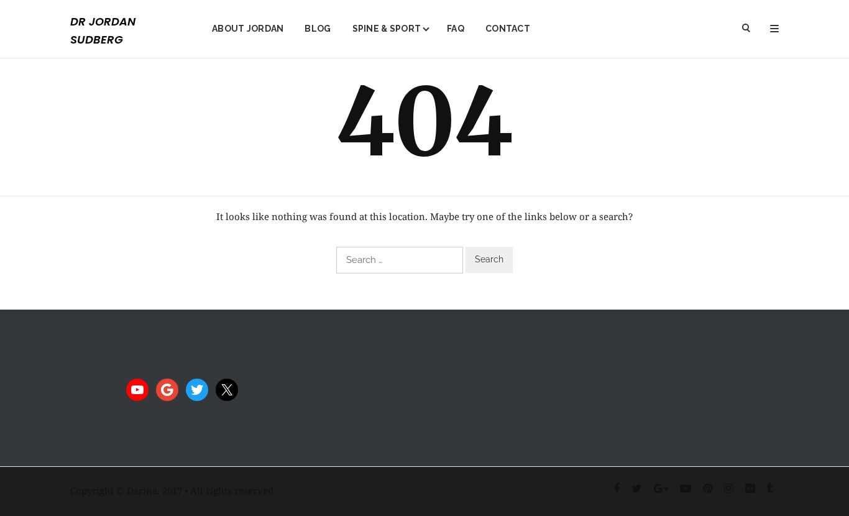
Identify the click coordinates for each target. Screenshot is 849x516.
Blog (318, 29)
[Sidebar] (774, 29)
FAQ (455, 29)
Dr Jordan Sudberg (102, 30)
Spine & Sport (386, 29)
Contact (507, 29)
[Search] (746, 29)
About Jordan (247, 29)
